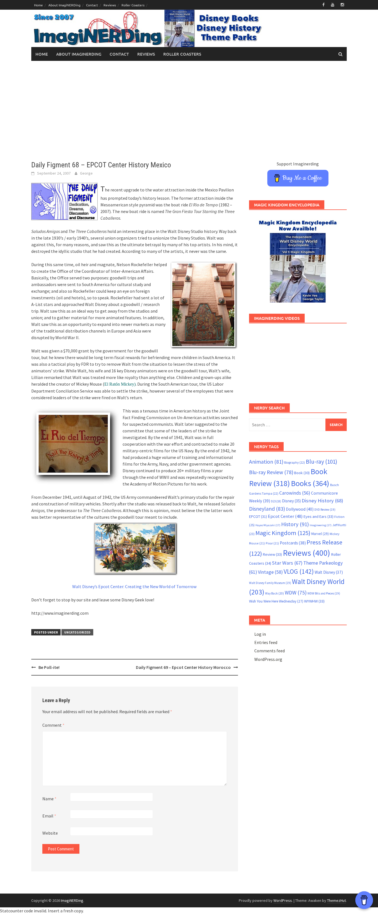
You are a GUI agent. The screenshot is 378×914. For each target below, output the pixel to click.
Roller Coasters (132, 5)
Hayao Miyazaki (267, 525)
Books (310, 483)
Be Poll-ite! (48, 667)
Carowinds (294, 493)
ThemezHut (336, 900)
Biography (294, 462)
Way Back (274, 593)
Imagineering (321, 525)
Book (302, 472)
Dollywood (300, 509)
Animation (266, 461)
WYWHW (314, 601)
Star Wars (287, 563)
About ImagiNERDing (64, 5)
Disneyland (267, 508)
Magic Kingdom (282, 533)
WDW (296, 592)
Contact (92, 5)
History (295, 524)
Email (49, 816)
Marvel (320, 533)
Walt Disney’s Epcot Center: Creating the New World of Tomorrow (134, 586)
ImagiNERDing (72, 900)
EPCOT (258, 516)
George (86, 173)
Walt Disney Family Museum (270, 583)
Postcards (293, 543)
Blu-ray (321, 461)
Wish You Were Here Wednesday (276, 601)
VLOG (299, 571)
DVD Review (324, 509)
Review (272, 554)
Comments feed (269, 650)
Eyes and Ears (318, 516)
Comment (53, 725)
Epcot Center (285, 516)
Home (38, 5)
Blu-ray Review (271, 472)
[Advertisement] (189, 110)
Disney (291, 500)
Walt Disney (329, 572)
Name (49, 798)
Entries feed (265, 642)
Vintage (270, 572)
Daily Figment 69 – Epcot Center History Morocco (183, 667)
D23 (276, 501)
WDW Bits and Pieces (323, 593)
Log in (260, 634)
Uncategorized (77, 632)
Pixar (272, 543)
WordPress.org (268, 659)
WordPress (282, 900)
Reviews (109, 5)
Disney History (322, 500)
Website (50, 833)
